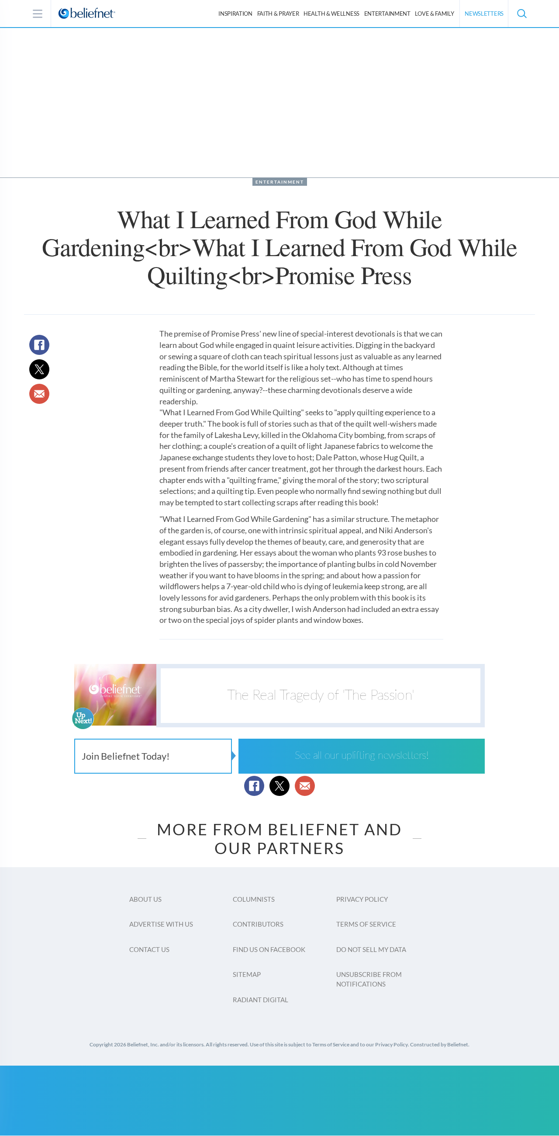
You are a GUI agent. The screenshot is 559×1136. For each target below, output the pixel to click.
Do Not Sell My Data (371, 949)
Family (434, 13)
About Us (145, 899)
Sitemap (247, 974)
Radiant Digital (260, 1000)
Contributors (258, 924)
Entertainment (387, 13)
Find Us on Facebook (269, 949)
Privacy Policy (362, 899)
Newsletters (484, 13)
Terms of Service (366, 924)
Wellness (331, 13)
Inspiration (235, 13)
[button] (521, 13)
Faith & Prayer (278, 13)
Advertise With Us (161, 924)
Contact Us (149, 949)
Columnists (254, 899)
